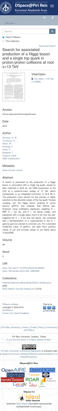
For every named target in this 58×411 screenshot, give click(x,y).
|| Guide (32, 327)
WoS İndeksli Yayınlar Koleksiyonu (18, 288)
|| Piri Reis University (10, 327)
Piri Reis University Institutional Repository (21, 350)
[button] (44, 17)
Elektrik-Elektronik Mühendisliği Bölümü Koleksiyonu (26, 282)
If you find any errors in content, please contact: (29, 339)
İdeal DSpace (22, 403)
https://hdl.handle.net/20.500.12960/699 (20, 270)
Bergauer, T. (8, 152)
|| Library (24, 327)
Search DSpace (13, 37)
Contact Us (7, 313)
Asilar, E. (6, 149)
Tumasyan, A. (8, 140)
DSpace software (10, 304)
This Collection (12, 41)
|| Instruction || (51, 327)
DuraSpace (7, 310)
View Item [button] (10, 23)
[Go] (52, 31)
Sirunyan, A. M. (9, 137)
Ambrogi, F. (7, 146)
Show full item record (12, 170)
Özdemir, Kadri (9, 155)
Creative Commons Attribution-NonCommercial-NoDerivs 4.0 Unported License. (30, 355)
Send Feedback (22, 313)
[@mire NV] (49, 308)
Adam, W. (7, 143)
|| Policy (40, 327)
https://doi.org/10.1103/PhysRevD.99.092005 (23, 267)
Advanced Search (47, 45)
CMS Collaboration (11, 158)
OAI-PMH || (29, 330)
